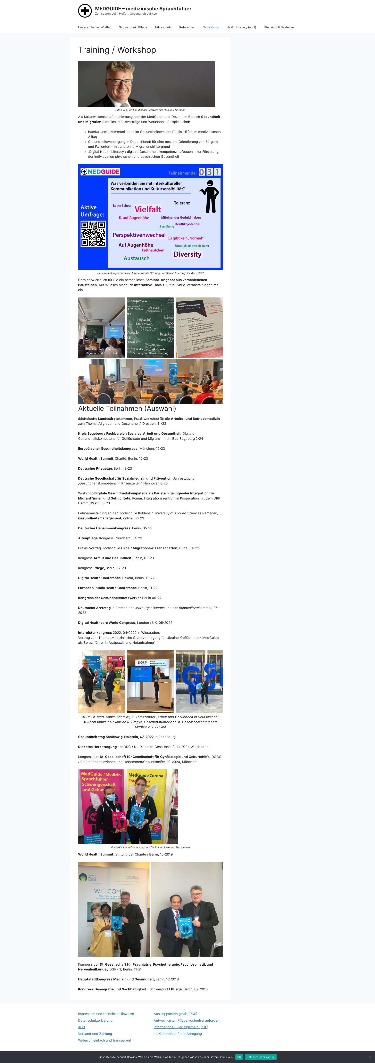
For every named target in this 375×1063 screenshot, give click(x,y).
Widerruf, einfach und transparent (104, 1040)
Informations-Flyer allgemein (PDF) (181, 1027)
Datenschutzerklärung (95, 1020)
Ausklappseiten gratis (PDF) (175, 1014)
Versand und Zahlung (95, 1034)
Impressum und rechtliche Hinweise (106, 1014)
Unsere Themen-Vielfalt (94, 27)
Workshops (211, 27)
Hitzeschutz (163, 27)
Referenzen (187, 27)
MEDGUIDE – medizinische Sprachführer (143, 9)
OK (239, 1057)
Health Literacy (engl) (241, 27)
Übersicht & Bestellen (279, 27)
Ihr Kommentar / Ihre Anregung (178, 1034)
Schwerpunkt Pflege (133, 27)
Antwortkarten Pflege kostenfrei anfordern (187, 1020)
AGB (81, 1027)
